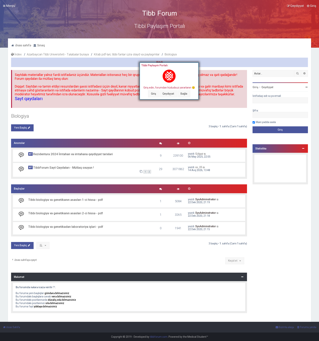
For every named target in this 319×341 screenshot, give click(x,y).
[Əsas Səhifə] (159, 13)
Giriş (153, 93)
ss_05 (198, 167)
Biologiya (20, 116)
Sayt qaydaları (29, 98)
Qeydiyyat (168, 93)
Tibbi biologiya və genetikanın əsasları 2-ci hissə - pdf (65, 213)
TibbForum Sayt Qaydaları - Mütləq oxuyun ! (63, 167)
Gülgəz (199, 153)
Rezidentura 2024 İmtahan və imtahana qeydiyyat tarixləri (73, 154)
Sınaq (40, 45)
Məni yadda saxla (266, 122)
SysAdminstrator (205, 199)
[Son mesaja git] (205, 153)
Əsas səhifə (22, 45)
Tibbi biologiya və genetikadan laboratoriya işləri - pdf (65, 227)
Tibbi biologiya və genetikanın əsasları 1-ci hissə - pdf (65, 200)
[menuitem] (311, 5)
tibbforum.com (158, 336)
